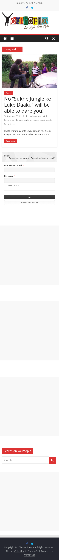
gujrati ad (44, 120)
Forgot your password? (20, 158)
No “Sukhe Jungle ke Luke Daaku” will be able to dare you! (27, 104)
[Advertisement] (29, 255)
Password (8, 176)
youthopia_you (35, 116)
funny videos (32, 120)
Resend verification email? (43, 158)
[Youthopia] (5, 38)
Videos (8, 93)
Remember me (14, 186)
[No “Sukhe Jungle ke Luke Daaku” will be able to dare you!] (29, 56)
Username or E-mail (13, 165)
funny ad (22, 120)
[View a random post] (53, 38)
